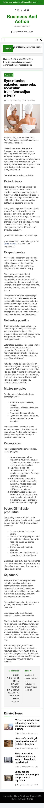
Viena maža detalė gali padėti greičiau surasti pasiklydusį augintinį (26, 741)
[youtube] (28, 10)
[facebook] (15, 10)
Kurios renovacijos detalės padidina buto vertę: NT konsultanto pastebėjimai (19, 2)
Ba (7, 100)
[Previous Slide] (37, 2)
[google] (24, 10)
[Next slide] (41, 2)
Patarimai (9, 75)
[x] (21, 10)
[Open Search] (37, 40)
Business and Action (22, 19)
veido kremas (10, 243)
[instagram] (18, 10)
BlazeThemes (27, 799)
